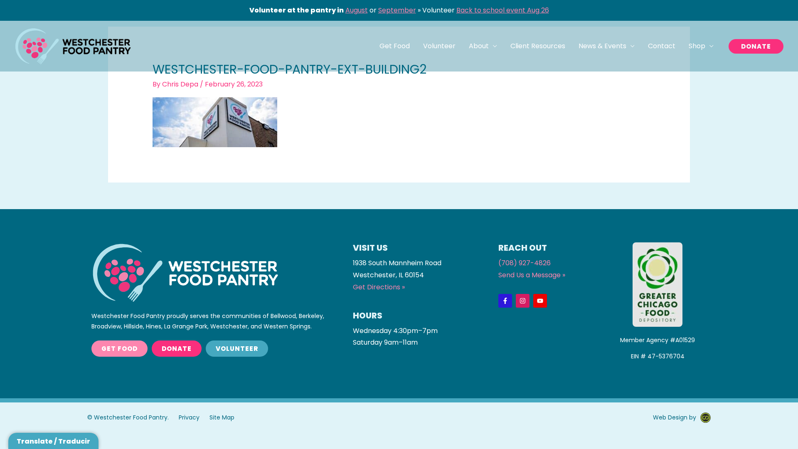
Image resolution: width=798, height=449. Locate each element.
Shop (697, 46)
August (356, 10)
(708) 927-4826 (524, 263)
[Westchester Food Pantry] (73, 46)
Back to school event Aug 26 (502, 10)
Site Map (221, 417)
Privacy (189, 417)
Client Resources (537, 46)
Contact (661, 46)
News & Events (602, 46)
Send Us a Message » (531, 275)
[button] (756, 46)
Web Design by (674, 417)
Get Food (394, 46)
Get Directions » (379, 287)
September (397, 10)
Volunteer (439, 46)
